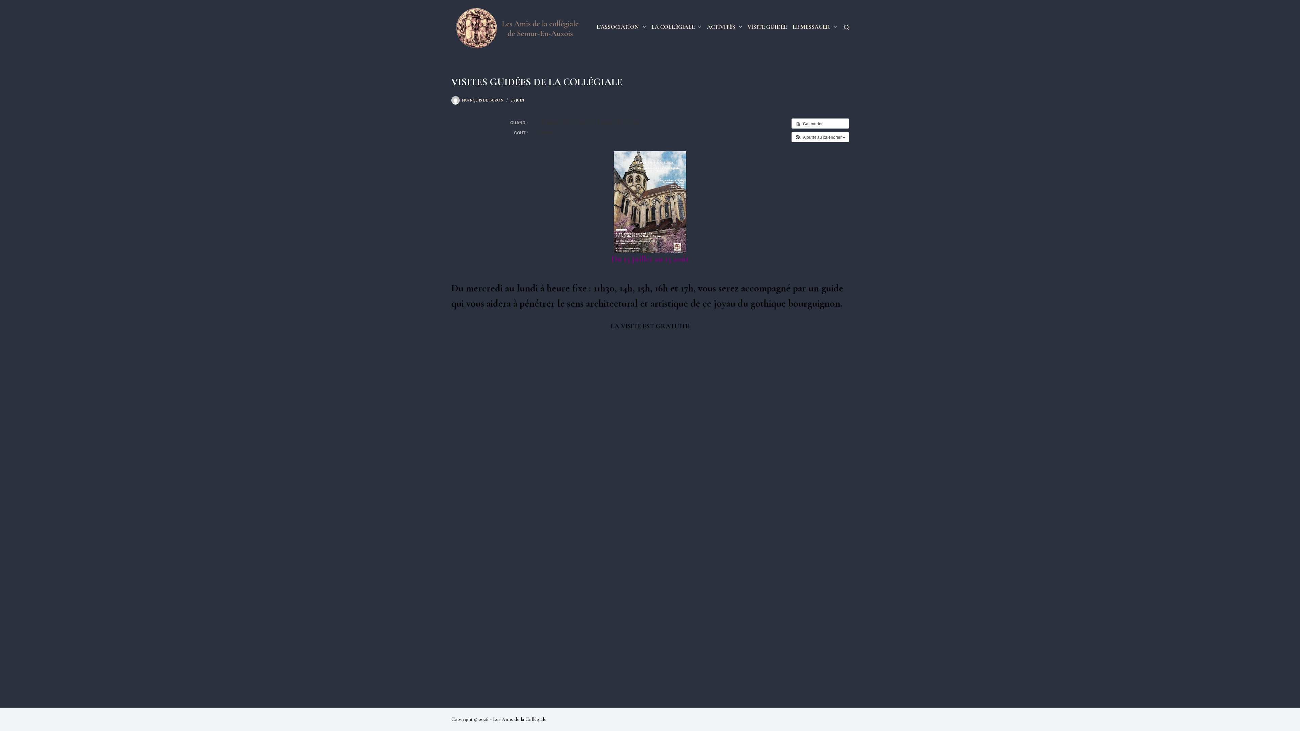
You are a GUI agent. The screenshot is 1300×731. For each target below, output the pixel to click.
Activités (721, 26)
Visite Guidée (767, 26)
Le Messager (811, 26)
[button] (820, 137)
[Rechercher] (846, 27)
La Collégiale (673, 26)
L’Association (618, 26)
